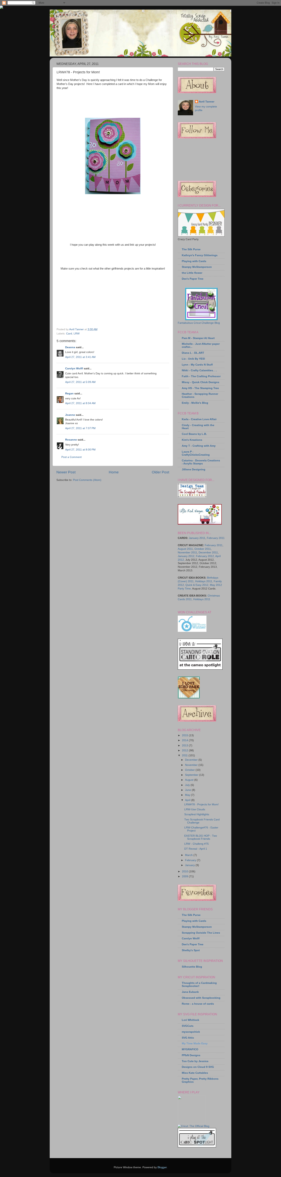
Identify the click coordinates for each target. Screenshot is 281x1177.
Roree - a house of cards (198, 1003)
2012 (185, 750)
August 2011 (185, 548)
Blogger (162, 1167)
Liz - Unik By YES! (193, 358)
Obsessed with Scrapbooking (201, 997)
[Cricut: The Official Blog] (193, 1126)
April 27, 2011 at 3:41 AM (80, 357)
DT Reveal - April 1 (195, 848)
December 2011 (208, 552)
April (188, 800)
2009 (185, 876)
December (191, 759)
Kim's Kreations (192, 439)
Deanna (70, 347)
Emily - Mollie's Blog (195, 402)
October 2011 (202, 548)
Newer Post (66, 472)
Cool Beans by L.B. (194, 434)
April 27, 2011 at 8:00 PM (80, 449)
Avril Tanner (206, 101)
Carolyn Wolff (74, 368)
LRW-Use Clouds (194, 809)
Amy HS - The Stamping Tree (200, 388)
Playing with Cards (194, 261)
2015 (185, 735)
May (188, 795)
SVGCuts (187, 1025)
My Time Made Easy (195, 1043)
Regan (69, 393)
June (188, 790)
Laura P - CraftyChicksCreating (196, 453)
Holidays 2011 (201, 599)
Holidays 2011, (204, 581)
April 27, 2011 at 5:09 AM (80, 382)
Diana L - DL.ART (193, 352)
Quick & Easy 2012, (197, 585)
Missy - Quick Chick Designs (200, 382)
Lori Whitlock (190, 1020)
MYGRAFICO (190, 1049)
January (190, 865)
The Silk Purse (191, 249)
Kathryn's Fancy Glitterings (200, 255)
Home (114, 472)
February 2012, (205, 556)
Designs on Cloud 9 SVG (198, 1067)
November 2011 (187, 552)
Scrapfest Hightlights (196, 814)
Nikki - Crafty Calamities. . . (199, 370)
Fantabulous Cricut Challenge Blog (199, 322)
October (190, 770)
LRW (77, 333)
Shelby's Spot (191, 950)
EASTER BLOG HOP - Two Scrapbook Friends (200, 837)
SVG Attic (188, 1037)
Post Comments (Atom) (87, 480)
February (191, 860)
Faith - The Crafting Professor (201, 376)
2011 (185, 755)
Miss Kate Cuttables (195, 1072)
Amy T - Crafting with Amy (199, 445)
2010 (185, 871)
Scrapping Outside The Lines (201, 932)
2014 (185, 740)
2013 (185, 745)
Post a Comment (71, 457)
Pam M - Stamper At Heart (198, 338)
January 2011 (197, 538)
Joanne (70, 414)
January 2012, (186, 556)
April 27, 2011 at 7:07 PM (80, 428)
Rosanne (71, 439)
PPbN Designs (191, 1055)
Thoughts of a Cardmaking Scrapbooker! (199, 984)
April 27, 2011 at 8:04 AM (80, 403)
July (188, 785)
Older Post (160, 472)
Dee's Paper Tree (192, 278)
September (192, 774)
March (189, 855)
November (191, 765)
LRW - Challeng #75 (196, 843)
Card (69, 333)
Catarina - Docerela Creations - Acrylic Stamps (201, 462)
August (189, 779)
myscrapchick (191, 1031)
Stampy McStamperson (197, 267)
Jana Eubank (190, 992)
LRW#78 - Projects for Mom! (201, 804)
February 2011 (216, 538)
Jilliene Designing (193, 469)
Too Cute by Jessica (195, 1061)
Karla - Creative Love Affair (199, 419)
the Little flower (192, 272)
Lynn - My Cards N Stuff (197, 364)
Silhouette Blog (192, 966)
